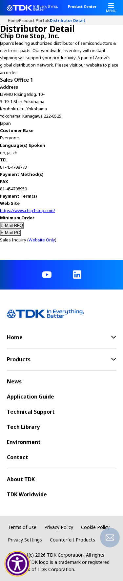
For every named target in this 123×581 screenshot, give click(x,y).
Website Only (42, 240)
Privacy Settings (25, 540)
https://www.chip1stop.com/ (27, 210)
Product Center (82, 7)
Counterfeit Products (72, 540)
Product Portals (34, 20)
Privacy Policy (58, 527)
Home (13, 20)
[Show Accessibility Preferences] (17, 564)
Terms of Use (22, 527)
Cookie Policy (95, 527)
